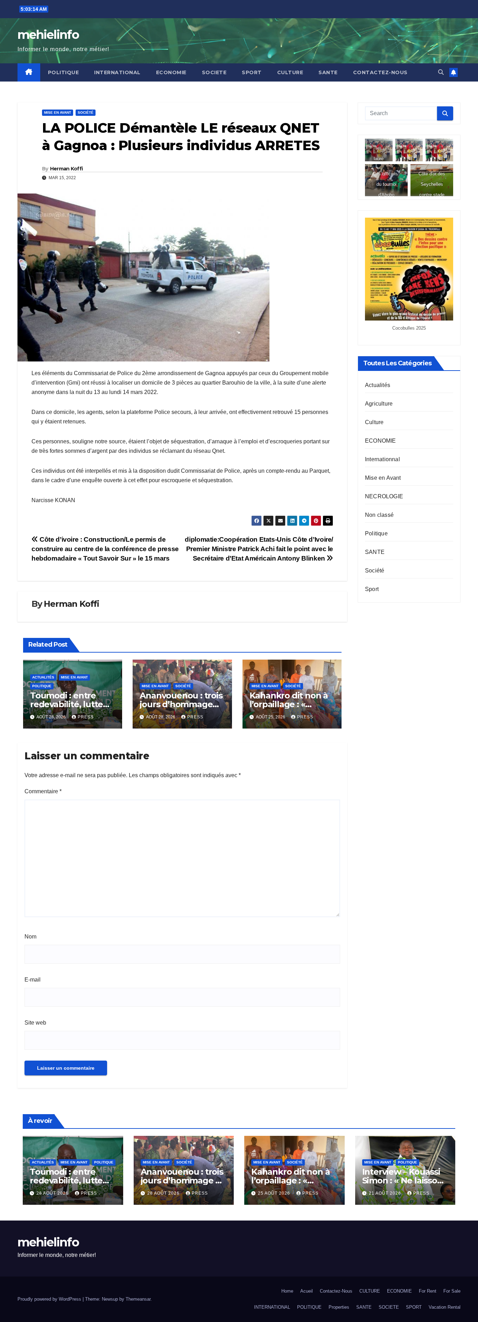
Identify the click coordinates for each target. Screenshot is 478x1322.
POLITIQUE (63, 72)
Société (85, 112)
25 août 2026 (274, 1193)
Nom (30, 937)
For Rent (427, 1291)
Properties (339, 1307)
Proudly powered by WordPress (50, 1299)
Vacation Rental (445, 1307)
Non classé (379, 515)
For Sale (452, 1291)
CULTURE (290, 72)
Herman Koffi (66, 169)
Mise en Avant (57, 112)
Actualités (43, 677)
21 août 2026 (385, 1193)
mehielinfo (48, 34)
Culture (374, 422)
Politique (41, 686)
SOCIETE (214, 72)
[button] (441, 72)
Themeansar (138, 1299)
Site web (35, 1023)
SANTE (328, 72)
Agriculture (379, 404)
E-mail (32, 980)
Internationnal (382, 459)
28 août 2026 (53, 1193)
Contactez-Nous (380, 72)
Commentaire (43, 791)
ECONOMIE (171, 72)
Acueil (306, 1291)
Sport (372, 589)
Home (287, 1291)
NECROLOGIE (384, 496)
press (86, 717)
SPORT (252, 72)
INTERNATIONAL (117, 72)
